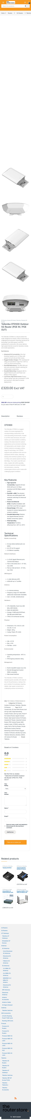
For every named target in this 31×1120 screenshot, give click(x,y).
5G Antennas (5, 965)
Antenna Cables (6, 1002)
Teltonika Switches (7, 1010)
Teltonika (18, 320)
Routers (10, 13)
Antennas (3, 945)
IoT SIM (23, 404)
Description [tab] (5, 416)
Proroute (3, 1023)
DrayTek (24, 889)
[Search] (27, 6)
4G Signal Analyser (7, 1005)
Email (6, 816)
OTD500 (15, 724)
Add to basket (17, 1117)
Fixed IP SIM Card (15, 404)
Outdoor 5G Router (11, 320)
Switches (3, 1007)
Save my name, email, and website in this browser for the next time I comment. (16, 826)
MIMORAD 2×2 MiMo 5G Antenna (7, 980)
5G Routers (20, 13)
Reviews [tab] (20, 416)
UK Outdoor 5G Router (10, 737)
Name (6, 808)
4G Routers (4, 928)
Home (2, 13)
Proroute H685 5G (7, 1036)
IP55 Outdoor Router (14, 722)
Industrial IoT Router (9, 720)
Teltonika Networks (9, 735)
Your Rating (6, 784)
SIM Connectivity (6, 1013)
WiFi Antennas (6, 990)
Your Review (6, 793)
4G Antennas (5, 948)
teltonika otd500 (20, 735)
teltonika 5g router (20, 732)
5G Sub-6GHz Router (18, 709)
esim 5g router (18, 713)
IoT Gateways (5, 933)
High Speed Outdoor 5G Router (17, 718)
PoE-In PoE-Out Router (14, 726)
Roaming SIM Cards (7, 1020)
